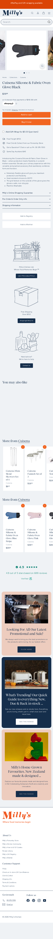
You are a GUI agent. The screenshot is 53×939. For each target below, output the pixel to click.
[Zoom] (42, 66)
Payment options (8, 886)
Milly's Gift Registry (9, 854)
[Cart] (43, 13)
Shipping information (11, 205)
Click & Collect (7, 876)
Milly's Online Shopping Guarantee (17, 193)
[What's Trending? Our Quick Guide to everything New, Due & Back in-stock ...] (26, 674)
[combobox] (26, 22)
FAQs (4, 869)
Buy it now (27, 122)
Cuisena (23, 77)
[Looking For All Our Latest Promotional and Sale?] (26, 609)
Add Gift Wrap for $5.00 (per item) (22, 132)
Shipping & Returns (26, 321)
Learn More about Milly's (26, 276)
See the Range (26, 722)
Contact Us (26, 365)
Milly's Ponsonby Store (10, 840)
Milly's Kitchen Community (11, 844)
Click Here (26, 649)
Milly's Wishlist (7, 858)
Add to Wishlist (26, 225)
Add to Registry (26, 216)
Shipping (15, 110)
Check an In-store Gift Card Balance (15, 872)
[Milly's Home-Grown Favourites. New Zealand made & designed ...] (26, 746)
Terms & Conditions (9, 882)
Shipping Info (7, 879)
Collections (14, 77)
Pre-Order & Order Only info (14, 199)
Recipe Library (7, 851)
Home (4, 77)
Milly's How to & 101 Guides (12, 847)
